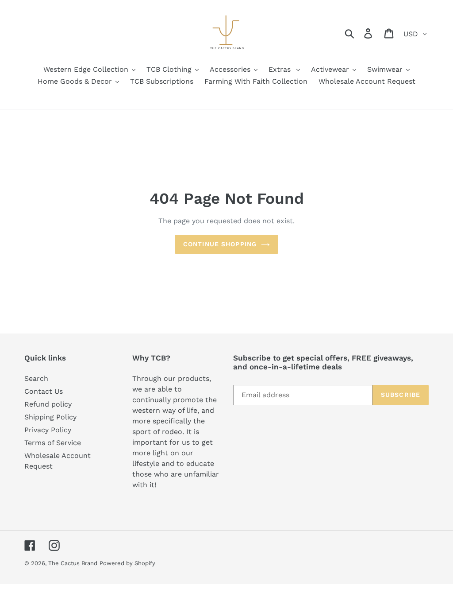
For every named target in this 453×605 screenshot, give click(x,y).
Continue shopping (220, 244)
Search (36, 378)
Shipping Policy (50, 417)
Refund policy (48, 404)
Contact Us (43, 391)
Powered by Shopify (127, 563)
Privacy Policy (47, 430)
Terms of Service (52, 442)
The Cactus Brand (72, 563)
